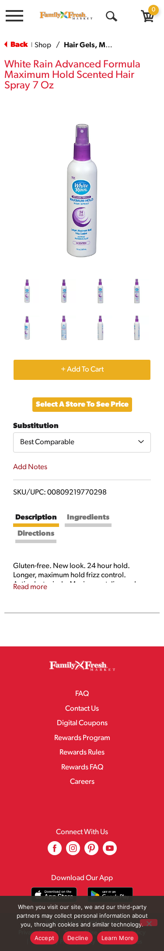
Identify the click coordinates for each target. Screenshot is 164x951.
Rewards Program (82, 738)
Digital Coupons (82, 723)
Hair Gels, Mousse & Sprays (110, 45)
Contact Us (82, 708)
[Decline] (148, 922)
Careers (82, 782)
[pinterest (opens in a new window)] (91, 851)
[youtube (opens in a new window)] (110, 851)
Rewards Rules (82, 752)
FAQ (82, 694)
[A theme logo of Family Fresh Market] (66, 15)
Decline (77, 937)
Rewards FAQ (82, 767)
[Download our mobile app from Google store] (110, 894)
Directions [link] (35, 533)
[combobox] (82, 442)
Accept (45, 937)
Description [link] (36, 517)
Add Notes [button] (30, 467)
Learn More (117, 937)
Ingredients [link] (88, 517)
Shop (43, 45)
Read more (30, 587)
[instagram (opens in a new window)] (73, 851)
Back (18, 45)
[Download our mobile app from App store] (54, 894)
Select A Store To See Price (82, 404)
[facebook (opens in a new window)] (55, 851)
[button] (27, 291)
